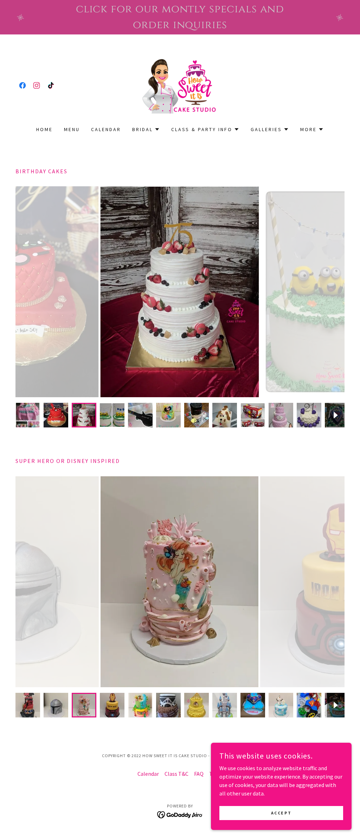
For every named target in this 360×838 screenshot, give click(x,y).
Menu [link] (72, 129)
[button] (146, 129)
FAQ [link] (199, 773)
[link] (22, 85)
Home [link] (44, 129)
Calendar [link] (106, 129)
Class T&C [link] (176, 773)
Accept (281, 813)
